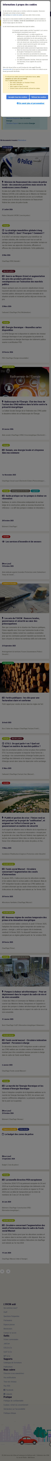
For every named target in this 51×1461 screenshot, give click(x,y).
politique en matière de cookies (14, 15)
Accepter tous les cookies (17, 97)
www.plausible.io (8, 69)
